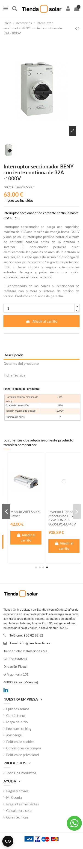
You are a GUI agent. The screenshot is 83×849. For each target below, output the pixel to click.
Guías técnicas (17, 817)
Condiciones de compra (23, 748)
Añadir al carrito (45, 321)
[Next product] (79, 28)
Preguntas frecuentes (22, 804)
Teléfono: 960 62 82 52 (26, 635)
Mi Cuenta (14, 797)
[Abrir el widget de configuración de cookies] (7, 841)
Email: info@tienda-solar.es (30, 643)
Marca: (8, 187)
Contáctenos (16, 715)
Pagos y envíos (17, 791)
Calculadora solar (19, 810)
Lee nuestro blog (18, 728)
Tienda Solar (24, 187)
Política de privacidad (22, 755)
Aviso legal (14, 735)
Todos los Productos (21, 773)
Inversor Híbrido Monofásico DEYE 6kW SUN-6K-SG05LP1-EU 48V (58, 518)
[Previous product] (76, 28)
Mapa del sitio (17, 722)
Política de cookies (20, 742)
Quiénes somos (17, 709)
